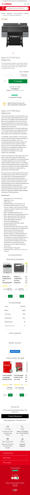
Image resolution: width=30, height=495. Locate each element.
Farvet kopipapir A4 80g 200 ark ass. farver (18, 377)
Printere (26, 13)
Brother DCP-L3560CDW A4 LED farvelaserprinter (7, 279)
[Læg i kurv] (10, 296)
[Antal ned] (4, 75)
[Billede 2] (14, 53)
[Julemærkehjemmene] (12, 478)
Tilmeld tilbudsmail (15, 416)
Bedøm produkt (15, 351)
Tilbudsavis (22, 444)
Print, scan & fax (18, 13)
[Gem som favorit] (11, 264)
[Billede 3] (15, 53)
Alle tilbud (22, 446)
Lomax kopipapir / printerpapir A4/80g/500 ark (7, 377)
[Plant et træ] (16, 478)
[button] (4, 19)
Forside (3, 13)
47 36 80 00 (25, 431)
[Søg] (27, 8)
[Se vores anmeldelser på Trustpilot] (15, 470)
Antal (4, 395)
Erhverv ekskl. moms (9, 420)
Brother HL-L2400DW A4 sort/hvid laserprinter (18, 279)
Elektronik (9, 13)
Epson (23, 310)
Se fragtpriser (15, 88)
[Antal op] (11, 75)
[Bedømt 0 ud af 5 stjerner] (17, 285)
